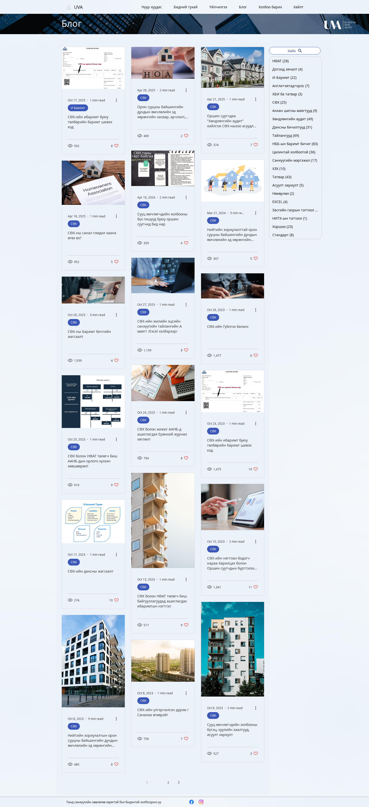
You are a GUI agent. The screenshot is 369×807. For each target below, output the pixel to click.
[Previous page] (147, 782)
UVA (78, 7)
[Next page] (178, 782)
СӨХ (143, 98)
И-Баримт (78, 108)
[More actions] (118, 100)
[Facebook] (192, 802)
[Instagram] (201, 802)
